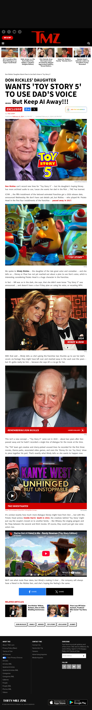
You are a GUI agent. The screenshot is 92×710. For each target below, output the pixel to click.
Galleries (6, 680)
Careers (35, 651)
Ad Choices (7, 654)
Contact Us (36, 645)
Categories (7, 673)
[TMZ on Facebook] (3, 32)
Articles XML (7, 664)
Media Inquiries (37, 658)
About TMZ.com (8, 645)
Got (7, 38)
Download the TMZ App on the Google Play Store (77, 702)
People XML (7, 686)
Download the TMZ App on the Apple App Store (57, 702)
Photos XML (7, 689)
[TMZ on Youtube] (14, 32)
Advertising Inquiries (39, 654)
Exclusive (62, 624)
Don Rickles (21, 624)
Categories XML (8, 676)
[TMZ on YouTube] (74, 666)
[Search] (89, 43)
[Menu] (3, 43)
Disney (72, 624)
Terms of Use (7, 651)
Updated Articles (9, 667)
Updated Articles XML (10, 670)
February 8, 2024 (18, 116)
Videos (5, 692)
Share (34, 591)
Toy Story (51, 624)
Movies (41, 624)
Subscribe (84, 656)
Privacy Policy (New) (10, 648)
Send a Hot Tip (37, 648)
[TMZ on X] (9, 32)
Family (32, 624)
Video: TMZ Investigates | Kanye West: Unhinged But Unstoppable (21, 510)
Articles (5, 661)
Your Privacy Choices (14, 658)
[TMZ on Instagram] (20, 32)
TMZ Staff (11, 113)
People (5, 683)
